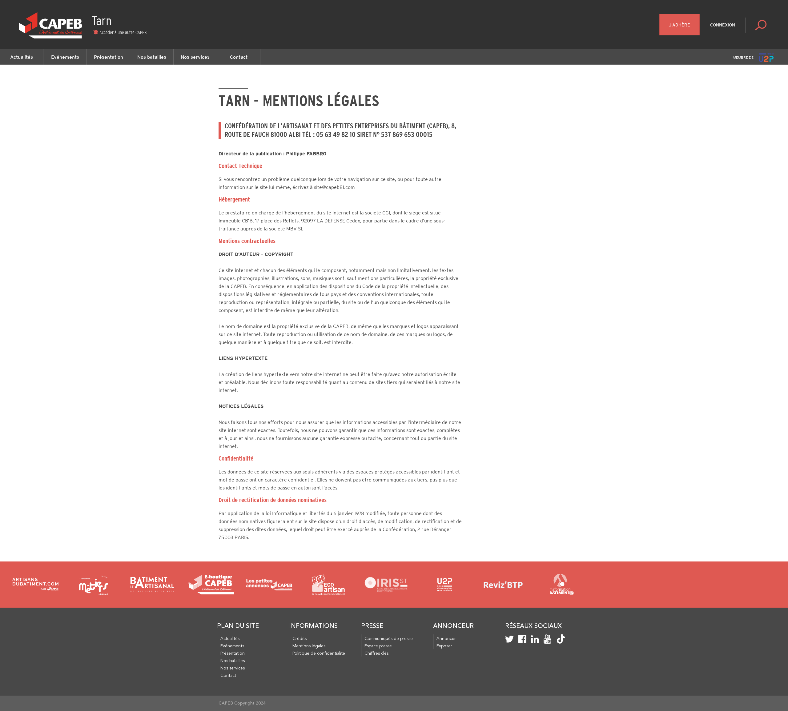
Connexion (722, 24)
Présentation (108, 57)
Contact (238, 57)
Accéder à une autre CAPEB (123, 32)
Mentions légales (308, 646)
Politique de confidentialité (318, 653)
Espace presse (378, 646)
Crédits (299, 639)
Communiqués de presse (388, 639)
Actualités (21, 57)
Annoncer (446, 639)
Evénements (65, 57)
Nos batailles (151, 57)
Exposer (444, 646)
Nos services (195, 57)
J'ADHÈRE (679, 24)
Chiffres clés (376, 653)
